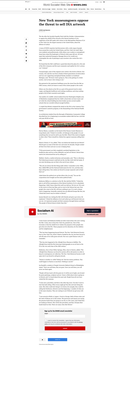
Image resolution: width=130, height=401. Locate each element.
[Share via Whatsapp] (26, 46)
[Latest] (29, 9)
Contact (96, 2)
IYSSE (67, 12)
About (101, 2)
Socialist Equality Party (59, 12)
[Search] (104, 9)
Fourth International (46, 12)
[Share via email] (26, 53)
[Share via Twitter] (26, 43)
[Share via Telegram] (26, 50)
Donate (86, 12)
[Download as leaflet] (26, 57)
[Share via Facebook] (26, 39)
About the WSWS (73, 12)
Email (46, 313)
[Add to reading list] (26, 61)
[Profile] (104, 2)
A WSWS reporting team (44, 30)
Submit (65, 328)
